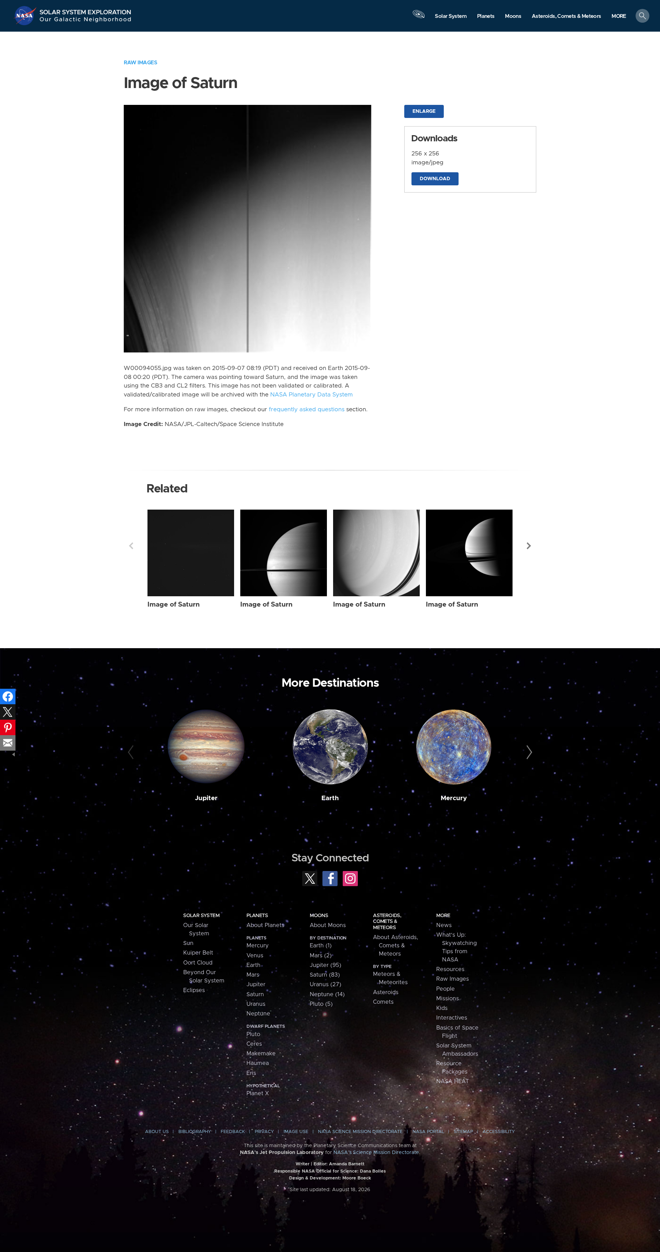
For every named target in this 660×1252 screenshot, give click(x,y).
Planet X (257, 1093)
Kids (442, 1008)
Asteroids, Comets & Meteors (387, 921)
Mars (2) (321, 955)
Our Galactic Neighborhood (85, 20)
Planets (257, 915)
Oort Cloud (197, 963)
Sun (188, 943)
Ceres (254, 1044)
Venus (254, 955)
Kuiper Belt (198, 953)
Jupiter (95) (325, 965)
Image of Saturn (173, 604)
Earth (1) (321, 945)
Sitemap (463, 1132)
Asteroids (385, 992)
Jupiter (206, 798)
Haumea (257, 1063)
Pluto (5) (321, 1004)
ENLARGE (424, 111)
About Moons (328, 925)
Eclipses (194, 990)
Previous (131, 545)
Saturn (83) (325, 975)
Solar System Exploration (85, 10)
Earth (330, 798)
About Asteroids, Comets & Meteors (395, 946)
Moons (319, 915)
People (445, 989)
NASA (26, 15)
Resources (450, 969)
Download (435, 178)
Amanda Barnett (346, 1164)
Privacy (264, 1132)
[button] (618, 16)
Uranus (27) (325, 984)
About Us (157, 1132)
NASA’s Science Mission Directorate (376, 1152)
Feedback (233, 1132)
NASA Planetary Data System (311, 395)
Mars (252, 975)
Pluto (253, 1034)
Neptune (258, 1013)
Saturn (255, 994)
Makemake (261, 1053)
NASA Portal (428, 1132)
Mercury (454, 798)
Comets (383, 1002)
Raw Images (140, 62)
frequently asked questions (306, 409)
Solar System (201, 915)
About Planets (265, 925)
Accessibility (499, 1132)
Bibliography (194, 1132)
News (444, 925)
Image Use (296, 1132)
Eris (251, 1073)
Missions (447, 998)
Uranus (255, 1004)
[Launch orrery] (419, 17)
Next (529, 545)
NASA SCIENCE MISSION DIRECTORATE (360, 1132)
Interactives (451, 1018)
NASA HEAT (452, 1081)
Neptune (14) (327, 994)
